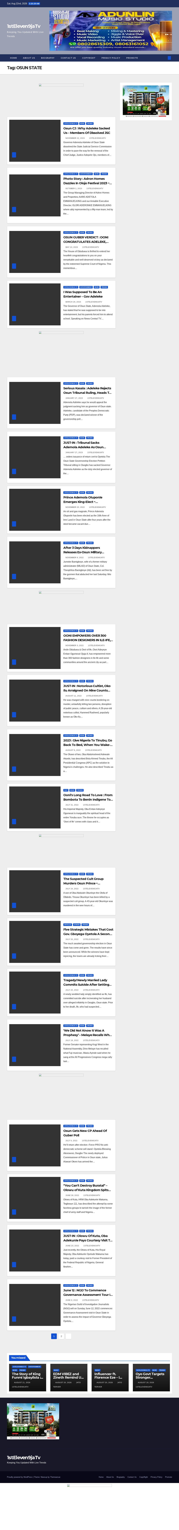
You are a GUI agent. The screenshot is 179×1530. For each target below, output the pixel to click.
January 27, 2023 (74, 398)
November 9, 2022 (75, 558)
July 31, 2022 (72, 805)
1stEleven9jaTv (23, 26)
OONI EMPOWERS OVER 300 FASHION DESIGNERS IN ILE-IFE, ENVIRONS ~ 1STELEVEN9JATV (86, 640)
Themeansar (55, 1477)
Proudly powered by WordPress (20, 1477)
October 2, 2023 (74, 189)
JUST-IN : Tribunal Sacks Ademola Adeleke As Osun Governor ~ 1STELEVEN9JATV (85, 447)
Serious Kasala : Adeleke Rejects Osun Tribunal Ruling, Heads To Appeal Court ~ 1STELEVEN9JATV (88, 392)
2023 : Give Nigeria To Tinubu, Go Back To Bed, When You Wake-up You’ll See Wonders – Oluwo (87, 744)
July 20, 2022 (72, 939)
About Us (29, 58)
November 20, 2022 (75, 507)
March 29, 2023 (74, 302)
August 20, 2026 (63, 1383)
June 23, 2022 (73, 1246)
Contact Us (68, 58)
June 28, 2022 (73, 1195)
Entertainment (86, 174)
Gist (66, 790)
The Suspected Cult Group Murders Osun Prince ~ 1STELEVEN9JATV (83, 883)
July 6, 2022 (72, 1141)
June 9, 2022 (72, 1300)
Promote (132, 58)
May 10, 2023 (72, 247)
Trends (90, 123)
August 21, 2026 (22, 1383)
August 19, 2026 (146, 1383)
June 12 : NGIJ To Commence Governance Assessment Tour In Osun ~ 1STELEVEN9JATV (87, 1294)
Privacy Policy (111, 58)
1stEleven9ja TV (70, 123)
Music (56, 1370)
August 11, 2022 (74, 696)
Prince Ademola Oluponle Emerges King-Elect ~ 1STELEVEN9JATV (82, 501)
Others (77, 924)
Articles (67, 924)
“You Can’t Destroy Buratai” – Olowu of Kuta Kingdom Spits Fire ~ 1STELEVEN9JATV (85, 1190)
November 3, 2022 (75, 645)
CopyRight (89, 58)
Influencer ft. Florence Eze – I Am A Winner (107, 1377)
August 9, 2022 (73, 750)
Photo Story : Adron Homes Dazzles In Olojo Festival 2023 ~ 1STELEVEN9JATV (86, 183)
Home (13, 58)
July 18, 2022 (72, 1040)
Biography (48, 58)
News (82, 123)
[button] (165, 58)
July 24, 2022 (72, 889)
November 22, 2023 (75, 138)
